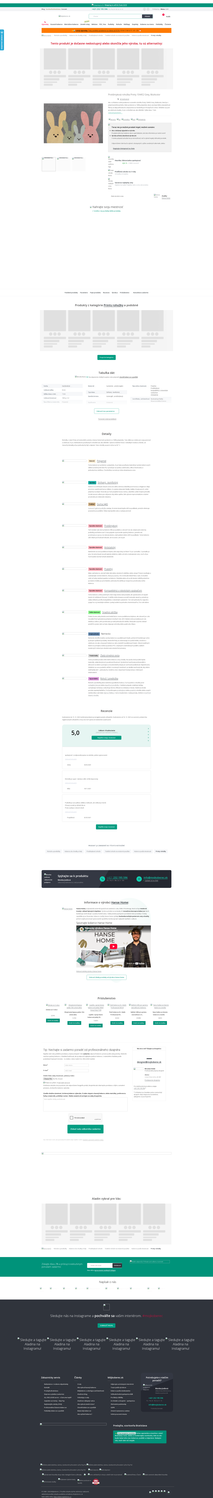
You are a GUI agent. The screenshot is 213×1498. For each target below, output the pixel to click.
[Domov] (48, 35)
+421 (117, 877)
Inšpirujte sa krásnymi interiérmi (122, 1384)
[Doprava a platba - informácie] (106, 1466)
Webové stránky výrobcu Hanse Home (88, 971)
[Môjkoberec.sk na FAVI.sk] (96, 1481)
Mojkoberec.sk (78, 1494)
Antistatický (109, 547)
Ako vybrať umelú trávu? (86, 1404)
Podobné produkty (71, 293)
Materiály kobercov (84, 1411)
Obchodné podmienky (118, 1404)
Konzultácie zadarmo (140, 293)
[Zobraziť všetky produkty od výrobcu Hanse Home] (67, 940)
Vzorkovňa (53, 9)
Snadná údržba (109, 612)
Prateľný (108, 568)
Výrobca (115, 293)
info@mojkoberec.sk (156, 877)
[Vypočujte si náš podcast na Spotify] (83, 1480)
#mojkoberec (152, 1315)
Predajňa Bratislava (51, 1391)
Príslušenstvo (124, 293)
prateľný (116, 576)
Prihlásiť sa (155, 9)
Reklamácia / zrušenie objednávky (56, 1384)
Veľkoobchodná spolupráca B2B (122, 1394)
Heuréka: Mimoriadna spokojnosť (128, 160)
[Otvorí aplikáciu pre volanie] (102, 879)
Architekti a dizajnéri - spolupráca (123, 1401)
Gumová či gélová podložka (97, 508)
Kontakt (64, 9)
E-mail (45, 1070)
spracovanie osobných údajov (105, 1270)
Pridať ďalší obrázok (63, 1083)
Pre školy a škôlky (117, 1397)
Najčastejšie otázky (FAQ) (53, 1404)
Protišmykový (110, 525)
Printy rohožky (113, 305)
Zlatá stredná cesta (109, 655)
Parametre (84, 293)
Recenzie (106, 293)
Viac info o (101, 1270)
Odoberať (117, 1265)
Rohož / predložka (109, 678)
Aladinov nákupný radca (86, 1401)
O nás (79, 1384)
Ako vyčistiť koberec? (84, 1414)
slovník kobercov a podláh (128, 377)
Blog (43, 9)
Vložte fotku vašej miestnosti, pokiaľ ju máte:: (59, 1076)
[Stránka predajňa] (73, 1440)
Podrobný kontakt (157, 1408)
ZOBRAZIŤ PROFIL (106, 1325)
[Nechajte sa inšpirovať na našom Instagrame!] (106, 1306)
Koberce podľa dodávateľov (120, 1391)
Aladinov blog (82, 1394)
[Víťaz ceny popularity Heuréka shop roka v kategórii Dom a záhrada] (64, 16)
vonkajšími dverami (94, 685)
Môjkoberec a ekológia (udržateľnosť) (90, 1391)
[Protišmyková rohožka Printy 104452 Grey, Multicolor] (49, 164)
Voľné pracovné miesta (119, 1414)
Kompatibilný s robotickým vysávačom (123, 590)
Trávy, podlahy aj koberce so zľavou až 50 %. (98, 30)
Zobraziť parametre (114, 113)
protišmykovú (121, 690)
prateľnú (133, 690)
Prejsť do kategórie (106, 357)
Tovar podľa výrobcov (118, 1387)
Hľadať (147, 16)
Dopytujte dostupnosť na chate (124, 148)
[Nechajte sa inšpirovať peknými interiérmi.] (106, 1169)
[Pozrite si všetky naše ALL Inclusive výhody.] (48, 1480)
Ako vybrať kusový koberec (86, 1387)
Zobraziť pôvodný (71, 759)
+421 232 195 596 (100, 9)
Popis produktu (95, 293)
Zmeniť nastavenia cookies (120, 1411)
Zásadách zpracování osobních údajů (93, 1140)
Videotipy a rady (83, 1397)
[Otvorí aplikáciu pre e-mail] (139, 879)
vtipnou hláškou (109, 693)
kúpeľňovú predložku (112, 685)
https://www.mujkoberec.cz (62, 1497)
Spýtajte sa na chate (151, 880)
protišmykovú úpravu (95, 535)
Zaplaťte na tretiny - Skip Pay (54, 1401)
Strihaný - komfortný (108, 482)
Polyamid (101, 460)
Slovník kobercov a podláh (86, 1407)
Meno (45, 1065)
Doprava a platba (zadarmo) (54, 1394)
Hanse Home (166, 198)
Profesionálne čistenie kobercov (55, 1407)
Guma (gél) (102, 504)
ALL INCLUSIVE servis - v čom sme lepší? (58, 1397)
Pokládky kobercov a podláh (54, 1411)
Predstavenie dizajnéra (152, 1080)
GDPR (113, 1407)
